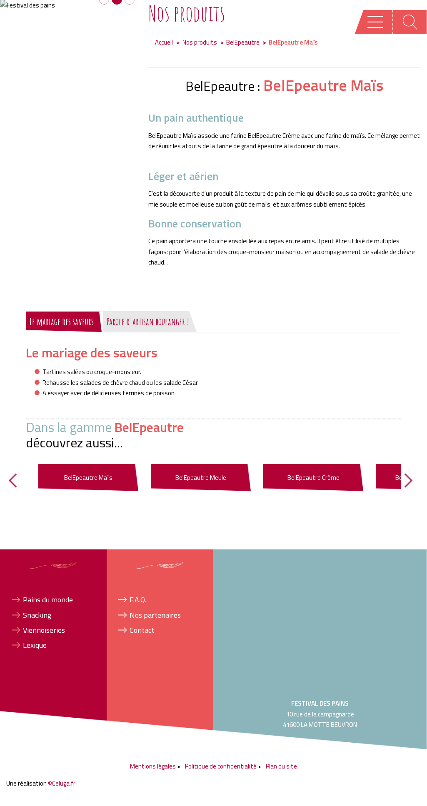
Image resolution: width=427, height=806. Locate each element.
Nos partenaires (155, 615)
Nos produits (199, 42)
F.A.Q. (138, 599)
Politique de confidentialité (221, 766)
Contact (142, 630)
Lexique (35, 645)
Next (417, 480)
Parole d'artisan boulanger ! (148, 321)
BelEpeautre (243, 42)
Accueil (164, 42)
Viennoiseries (44, 630)
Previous (21, 480)
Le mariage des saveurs (62, 321)
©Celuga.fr (61, 783)
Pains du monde (48, 599)
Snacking (37, 615)
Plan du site (281, 766)
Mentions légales (153, 766)
